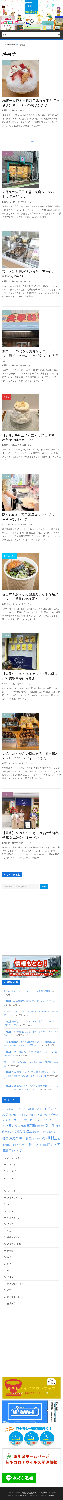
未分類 (10, 1250)
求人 (9, 1264)
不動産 (10, 1211)
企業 (42, 1126)
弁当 (35, 1132)
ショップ (7, 154)
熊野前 (44, 1138)
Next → (33, 141)
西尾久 (52, 1145)
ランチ (47, 1120)
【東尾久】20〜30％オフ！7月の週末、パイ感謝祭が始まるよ (31, 675)
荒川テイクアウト (20, 1145)
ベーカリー (37, 1120)
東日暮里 (25, 1138)
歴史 (34, 1139)
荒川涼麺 (43, 1145)
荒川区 (33, 1144)
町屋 (52, 1137)
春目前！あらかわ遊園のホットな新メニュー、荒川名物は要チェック (30, 596)
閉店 (13, 1151)
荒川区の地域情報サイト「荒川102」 (35, 1493)
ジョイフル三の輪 (37, 1114)
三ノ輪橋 (22, 1126)
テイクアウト (10, 1120)
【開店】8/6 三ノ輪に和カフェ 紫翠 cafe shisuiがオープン (28, 437)
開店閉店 (11, 1303)
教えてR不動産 (14, 1244)
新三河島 (51, 1131)
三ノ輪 (13, 1125)
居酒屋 (27, 1131)
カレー (16, 1114)
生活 (9, 1270)
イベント (50, 1109)
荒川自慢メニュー (15, 1284)
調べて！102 (13, 1297)
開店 (19, 1150)
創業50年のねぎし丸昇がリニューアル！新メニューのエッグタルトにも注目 (30, 355)
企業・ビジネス (14, 1217)
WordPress (51, 1495)
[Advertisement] (31, 922)
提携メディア (13, 1237)
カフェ (6, 397)
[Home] (17, 44)
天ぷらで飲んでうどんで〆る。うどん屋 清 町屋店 (27, 991)
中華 (38, 1126)
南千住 (50, 1125)
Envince (23, 1495)
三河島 (31, 1125)
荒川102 (8, 1145)
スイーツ (53, 1114)
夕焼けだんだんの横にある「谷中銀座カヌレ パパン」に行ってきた (30, 755)
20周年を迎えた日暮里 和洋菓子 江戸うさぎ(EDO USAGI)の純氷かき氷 (31, 102)
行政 (9, 1290)
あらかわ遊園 (9, 556)
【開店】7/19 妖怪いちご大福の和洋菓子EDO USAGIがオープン (30, 835)
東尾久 (13, 1138)
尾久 (19, 1131)
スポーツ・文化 (14, 1197)
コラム (10, 1184)
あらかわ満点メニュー (10, 1109)
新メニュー (41, 1132)
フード (6, 62)
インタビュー (13, 1171)
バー (21, 1120)
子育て (8, 1131)
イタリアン (38, 1109)
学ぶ (9, 1231)
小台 (14, 1131)
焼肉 (38, 1139)
